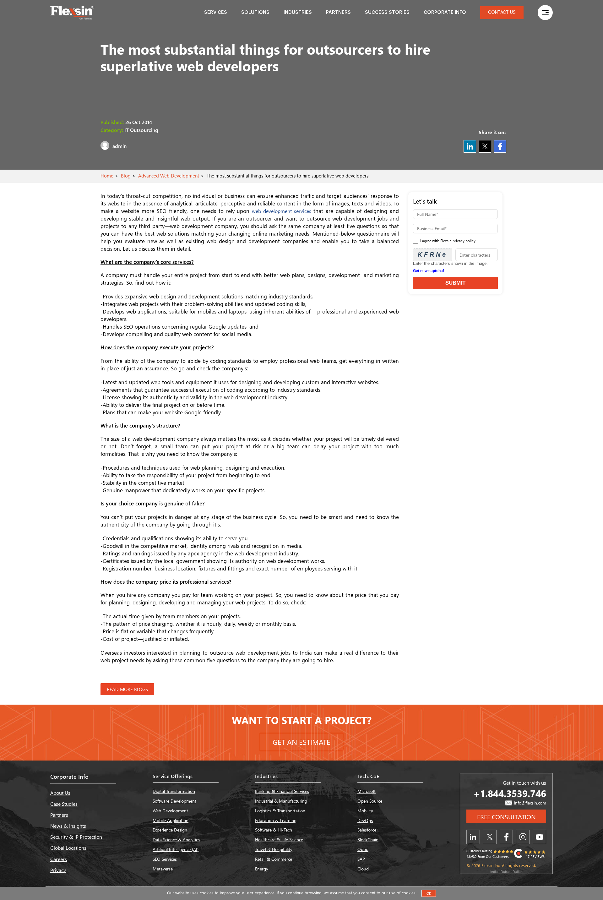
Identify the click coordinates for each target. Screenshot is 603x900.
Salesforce (366, 830)
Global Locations (68, 847)
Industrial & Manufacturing (281, 801)
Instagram (523, 837)
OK (428, 893)
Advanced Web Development (168, 175)
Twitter (485, 146)
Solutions (255, 12)
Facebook (500, 146)
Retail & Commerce (273, 859)
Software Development (174, 801)
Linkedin (470, 146)
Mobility (365, 811)
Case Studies (64, 803)
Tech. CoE (368, 776)
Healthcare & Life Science (279, 840)
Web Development (170, 811)
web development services (282, 211)
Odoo (362, 849)
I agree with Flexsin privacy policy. (447, 240)
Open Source (369, 801)
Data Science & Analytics (176, 840)
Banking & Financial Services (282, 791)
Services (215, 12)
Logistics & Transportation (280, 811)
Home (106, 175)
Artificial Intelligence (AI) (175, 849)
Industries (298, 12)
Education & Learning (275, 820)
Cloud (363, 869)
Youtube (539, 837)
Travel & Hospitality (273, 849)
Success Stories (387, 12)
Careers (58, 859)
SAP (361, 859)
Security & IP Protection (76, 836)
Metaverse (163, 869)
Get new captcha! (428, 271)
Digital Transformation (174, 791)
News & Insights (68, 825)
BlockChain (367, 840)
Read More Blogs (127, 689)
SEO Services (165, 859)
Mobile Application (170, 820)
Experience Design (170, 830)
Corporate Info (445, 12)
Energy (261, 869)
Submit (455, 283)
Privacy (58, 870)
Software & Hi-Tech (273, 830)
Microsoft (366, 791)
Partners (338, 12)
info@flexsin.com (529, 803)
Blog (126, 175)
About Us (60, 792)
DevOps (365, 820)
